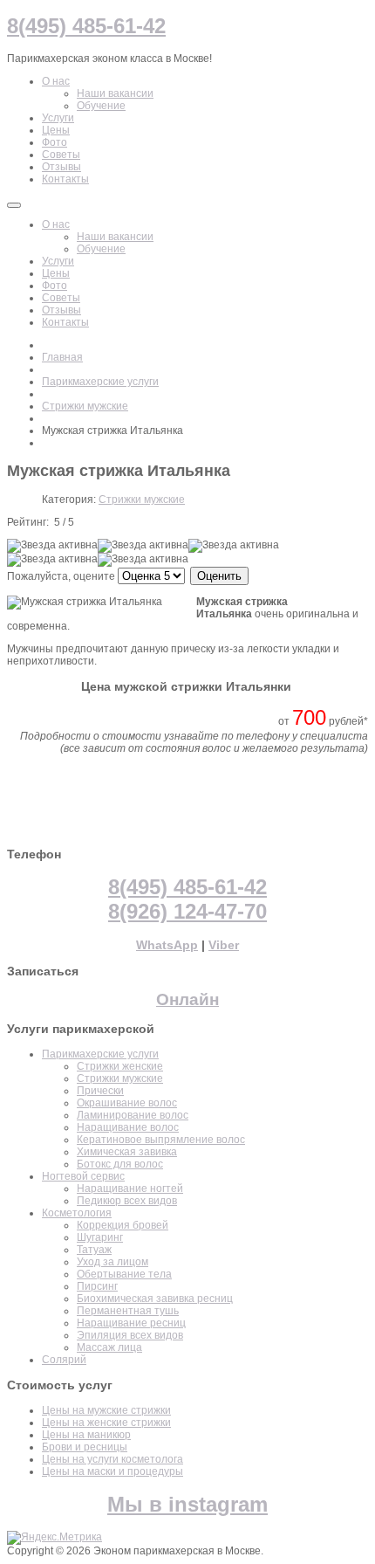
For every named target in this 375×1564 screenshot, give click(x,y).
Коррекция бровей (122, 1225)
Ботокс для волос (120, 1164)
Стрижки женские (120, 1066)
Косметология (77, 1213)
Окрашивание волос (127, 1103)
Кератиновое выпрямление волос (161, 1139)
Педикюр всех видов (127, 1201)
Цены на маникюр (86, 1435)
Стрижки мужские (85, 406)
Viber (223, 945)
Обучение (101, 249)
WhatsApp (167, 945)
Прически (100, 1091)
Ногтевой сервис (83, 1176)
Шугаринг (100, 1237)
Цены (56, 273)
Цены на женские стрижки (106, 1422)
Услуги (58, 261)
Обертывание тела (124, 1274)
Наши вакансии (115, 237)
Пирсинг (97, 1286)
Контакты (65, 322)
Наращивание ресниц (131, 1323)
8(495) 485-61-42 (187, 887)
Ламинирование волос (132, 1115)
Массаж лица (109, 1347)
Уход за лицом (112, 1262)
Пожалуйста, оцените (61, 576)
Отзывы (61, 310)
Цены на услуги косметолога (112, 1459)
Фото (54, 285)
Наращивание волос (128, 1127)
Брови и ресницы (84, 1447)
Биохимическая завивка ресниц (155, 1298)
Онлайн (187, 999)
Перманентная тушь (128, 1311)
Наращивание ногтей (130, 1188)
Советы (61, 298)
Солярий (64, 1360)
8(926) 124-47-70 (187, 911)
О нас (56, 224)
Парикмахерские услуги (100, 381)
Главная (62, 357)
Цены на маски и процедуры (112, 1471)
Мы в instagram (187, 1504)
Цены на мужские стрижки (106, 1410)
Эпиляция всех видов (130, 1335)
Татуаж (94, 1250)
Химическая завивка (127, 1152)
